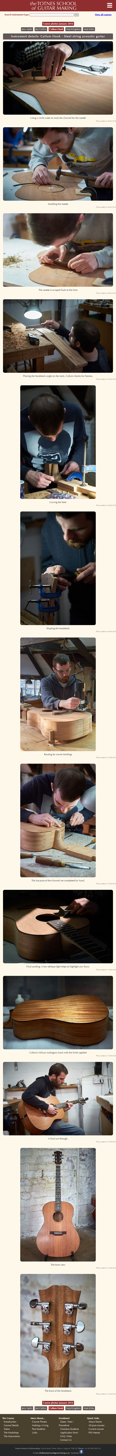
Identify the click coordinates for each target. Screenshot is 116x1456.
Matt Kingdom (73, 29)
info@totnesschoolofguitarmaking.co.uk (54, 1453)
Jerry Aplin (27, 29)
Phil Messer (94, 1432)
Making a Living (40, 1425)
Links (34, 1432)
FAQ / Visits (66, 1436)
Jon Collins (40, 29)
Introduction (10, 1421)
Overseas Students (69, 1429)
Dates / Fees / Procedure (66, 1423)
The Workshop (11, 1432)
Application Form (69, 1432)
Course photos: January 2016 (58, 23)
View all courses (103, 14)
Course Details (11, 1425)
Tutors (7, 1429)
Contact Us (66, 1439)
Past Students (38, 1429)
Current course (96, 1429)
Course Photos (39, 1421)
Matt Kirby (89, 29)
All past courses (96, 1425)
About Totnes (95, 1421)
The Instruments (12, 1436)
